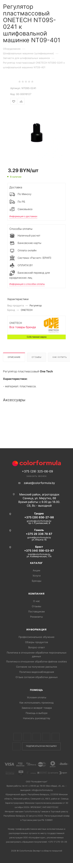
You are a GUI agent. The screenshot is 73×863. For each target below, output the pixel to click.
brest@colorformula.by (39, 554)
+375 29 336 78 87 (39, 534)
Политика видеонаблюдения (36, 671)
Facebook (27, 737)
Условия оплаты (36, 697)
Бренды (36, 580)
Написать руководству (36, 718)
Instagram (37, 737)
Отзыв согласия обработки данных (37, 677)
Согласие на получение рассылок (36, 666)
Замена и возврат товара (37, 707)
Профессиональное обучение (36, 636)
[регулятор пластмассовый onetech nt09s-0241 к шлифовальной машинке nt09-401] (36, 133)
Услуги (37, 575)
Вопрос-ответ (36, 647)
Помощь (36, 689)
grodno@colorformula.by (39, 521)
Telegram (46, 737)
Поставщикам (36, 611)
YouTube (56, 737)
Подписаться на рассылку (41, 746)
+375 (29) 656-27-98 (39, 517)
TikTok (17, 746)
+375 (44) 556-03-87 (39, 550)
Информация (36, 629)
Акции (36, 570)
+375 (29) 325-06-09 (37, 471)
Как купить (60, 357)
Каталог (36, 562)
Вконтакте (17, 737)
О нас (36, 601)
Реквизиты (36, 616)
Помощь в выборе (37, 712)
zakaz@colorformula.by (39, 483)
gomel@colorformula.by (39, 537)
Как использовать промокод (36, 702)
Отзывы (36, 357)
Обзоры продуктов (36, 642)
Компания (36, 593)
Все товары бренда (22, 327)
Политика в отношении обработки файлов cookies (36, 661)
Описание (14, 357)
